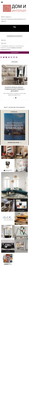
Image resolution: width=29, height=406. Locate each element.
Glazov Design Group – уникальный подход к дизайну (14, 89)
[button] (27, 127)
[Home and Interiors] (4, 4)
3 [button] (15, 97)
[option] (14, 81)
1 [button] (13, 97)
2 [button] (14, 97)
